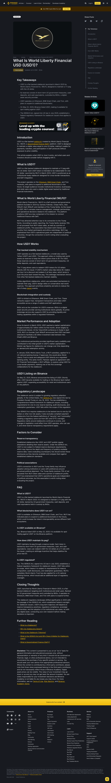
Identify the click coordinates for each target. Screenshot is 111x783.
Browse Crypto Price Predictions (75, 741)
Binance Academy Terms (36, 774)
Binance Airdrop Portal (92, 754)
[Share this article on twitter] (86, 21)
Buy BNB (69, 752)
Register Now (94, 175)
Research (49, 739)
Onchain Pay (70, 723)
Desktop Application (33, 746)
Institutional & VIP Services (74, 719)
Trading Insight (91, 726)
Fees (88, 744)
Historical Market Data (92, 723)
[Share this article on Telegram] (96, 21)
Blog (29, 735)
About (29, 714)
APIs (88, 747)
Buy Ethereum (70, 759)
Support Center (91, 738)
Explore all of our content (54, 702)
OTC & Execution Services (94, 721)
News (29, 721)
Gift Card (49, 728)
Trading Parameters (92, 751)
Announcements (32, 719)
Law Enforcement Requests (94, 756)
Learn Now (66, 9)
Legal (29, 726)
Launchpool (50, 730)
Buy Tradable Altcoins (73, 761)
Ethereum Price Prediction (74, 745)
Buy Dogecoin (70, 756)
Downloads (31, 744)
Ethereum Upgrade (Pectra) (74, 747)
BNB (88, 719)
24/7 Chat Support (92, 736)
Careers (30, 717)
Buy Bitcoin (70, 750)
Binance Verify (90, 749)
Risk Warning (31, 739)
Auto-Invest (50, 732)
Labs (68, 721)
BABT (48, 737)
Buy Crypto (50, 717)
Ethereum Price (71, 738)
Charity (49, 742)
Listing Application (72, 717)
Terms (29, 728)
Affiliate (89, 714)
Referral (89, 717)
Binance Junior (51, 723)
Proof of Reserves (91, 728)
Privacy (30, 730)
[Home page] (12, 3)
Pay (48, 719)
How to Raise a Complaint (93, 758)
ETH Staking (50, 735)
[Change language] (103, 3)
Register (97, 3)
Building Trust (31, 732)
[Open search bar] (85, 3)
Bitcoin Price (70, 736)
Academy (49, 726)
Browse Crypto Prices (72, 734)
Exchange (50, 714)
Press (29, 723)
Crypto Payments (52, 721)
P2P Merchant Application (74, 714)
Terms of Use (19, 774)
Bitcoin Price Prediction (73, 743)
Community (31, 737)
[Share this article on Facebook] (91, 21)
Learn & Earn (70, 731)
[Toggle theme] (107, 3)
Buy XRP (69, 754)
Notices (30, 742)
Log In (90, 3)
